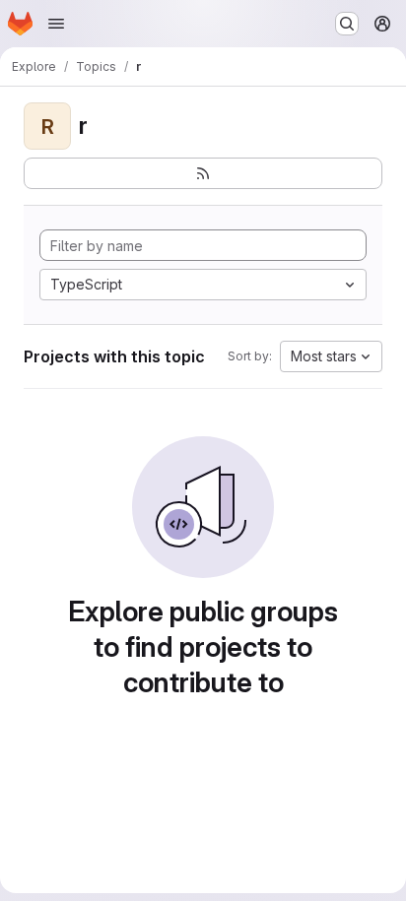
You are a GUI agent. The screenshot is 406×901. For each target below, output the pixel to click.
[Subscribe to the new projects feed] (203, 173)
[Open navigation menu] (56, 23)
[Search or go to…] (347, 23)
